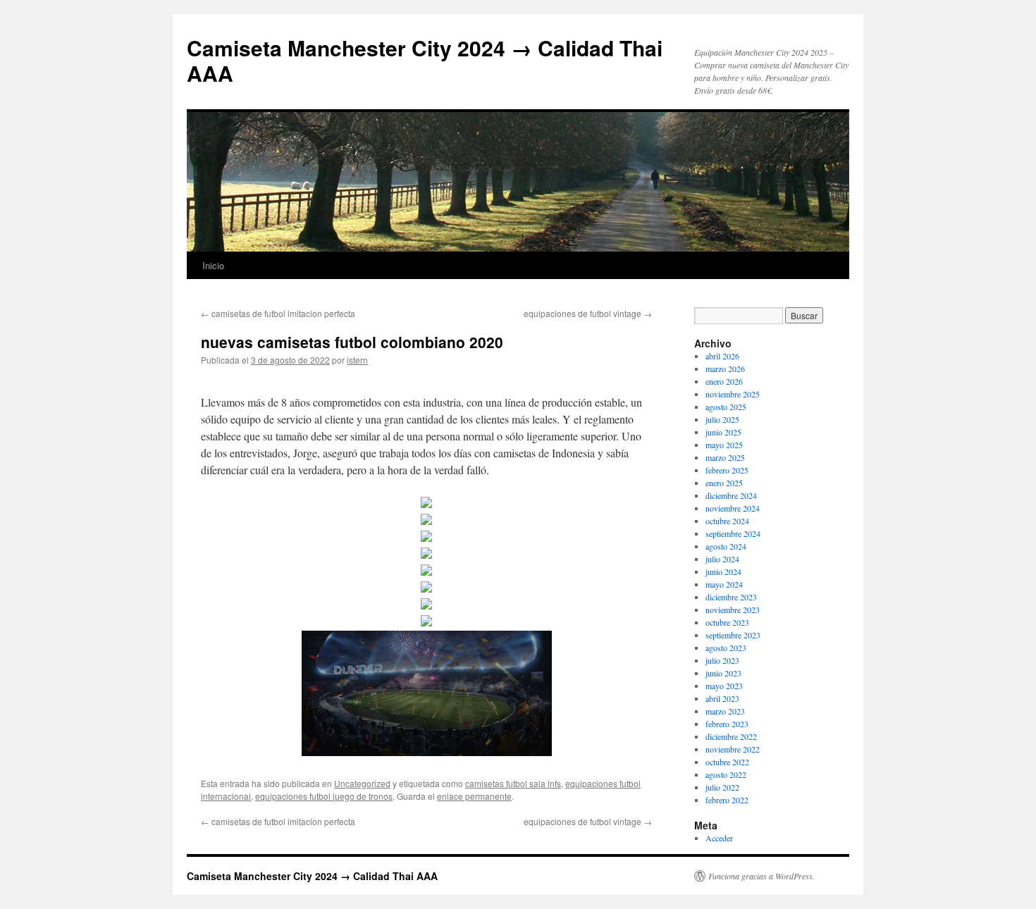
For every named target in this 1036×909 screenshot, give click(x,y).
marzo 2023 (725, 711)
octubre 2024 (727, 520)
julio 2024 (722, 558)
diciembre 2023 (731, 596)
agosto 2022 (725, 774)
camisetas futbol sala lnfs (513, 783)
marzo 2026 (725, 368)
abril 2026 (722, 355)
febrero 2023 (726, 723)
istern (357, 360)
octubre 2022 (727, 761)
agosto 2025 (725, 406)
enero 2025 (724, 482)
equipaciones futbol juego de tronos (324, 796)
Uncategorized (362, 783)
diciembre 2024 (731, 495)
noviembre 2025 (732, 394)
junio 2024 (723, 571)
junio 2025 (723, 432)
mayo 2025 (724, 444)
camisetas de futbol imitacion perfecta (278, 313)
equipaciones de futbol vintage (588, 313)
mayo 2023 (724, 685)
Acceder (719, 837)
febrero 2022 (726, 799)
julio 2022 (722, 787)
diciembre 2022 (731, 736)
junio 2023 (723, 673)
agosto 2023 (725, 647)
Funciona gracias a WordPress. (761, 876)
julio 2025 (722, 419)
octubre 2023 (727, 622)
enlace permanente (474, 796)
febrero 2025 (726, 470)
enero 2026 (724, 381)
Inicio (213, 265)
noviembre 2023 (732, 609)
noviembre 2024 (732, 508)
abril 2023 (722, 698)
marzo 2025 (725, 457)
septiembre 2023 (732, 635)
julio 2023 (722, 660)
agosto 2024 (725, 546)
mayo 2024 (724, 584)
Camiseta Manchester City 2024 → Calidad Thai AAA (424, 60)
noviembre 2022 (732, 749)
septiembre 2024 (732, 533)
